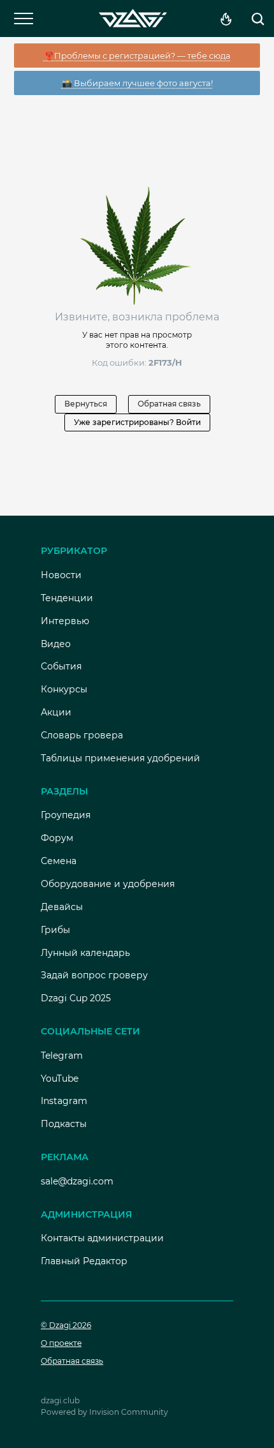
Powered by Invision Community (104, 1412)
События (61, 666)
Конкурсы (64, 689)
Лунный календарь (85, 953)
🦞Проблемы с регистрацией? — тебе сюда (137, 55)
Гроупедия (65, 815)
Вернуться (85, 403)
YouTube (59, 1078)
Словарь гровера (82, 735)
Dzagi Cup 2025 (76, 998)
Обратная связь (169, 403)
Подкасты (64, 1124)
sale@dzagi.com (77, 1181)
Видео (56, 644)
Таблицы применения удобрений (120, 758)
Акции (56, 712)
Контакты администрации (102, 1238)
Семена (58, 861)
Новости (61, 575)
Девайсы (62, 907)
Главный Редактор (84, 1261)
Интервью (65, 621)
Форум (57, 838)
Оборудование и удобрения (108, 884)
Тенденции (67, 598)
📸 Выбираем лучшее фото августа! (137, 83)
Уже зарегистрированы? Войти (137, 422)
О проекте (61, 1343)
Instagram (64, 1101)
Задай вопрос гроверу (94, 975)
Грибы (55, 930)
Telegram (62, 1055)
